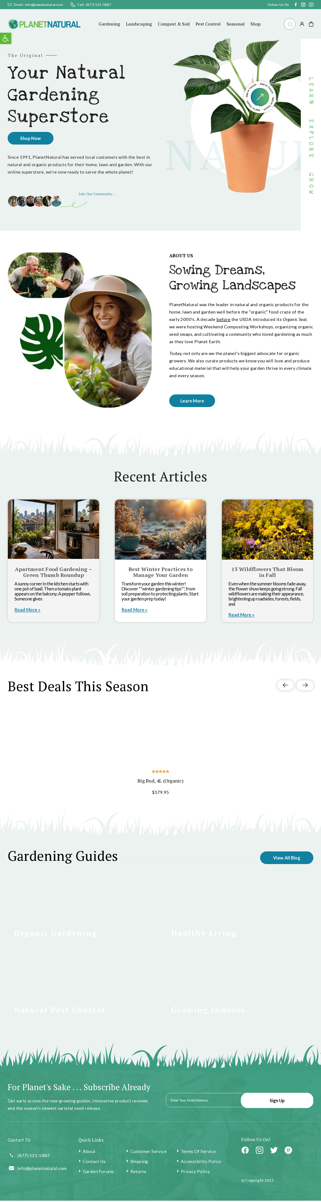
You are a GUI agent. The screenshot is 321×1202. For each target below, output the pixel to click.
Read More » (27, 609)
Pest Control (208, 24)
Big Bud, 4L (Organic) (160, 780)
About (89, 1151)
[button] (289, 23)
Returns (138, 1171)
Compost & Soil (174, 24)
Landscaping (139, 24)
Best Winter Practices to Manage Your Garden (160, 572)
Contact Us (94, 1161)
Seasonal (236, 24)
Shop (255, 24)
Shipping (139, 1161)
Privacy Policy (195, 1171)
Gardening (109, 24)
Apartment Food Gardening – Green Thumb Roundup (53, 572)
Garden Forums (98, 1171)
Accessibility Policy (201, 1161)
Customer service (148, 1151)
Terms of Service (198, 1151)
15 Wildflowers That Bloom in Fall (267, 572)
